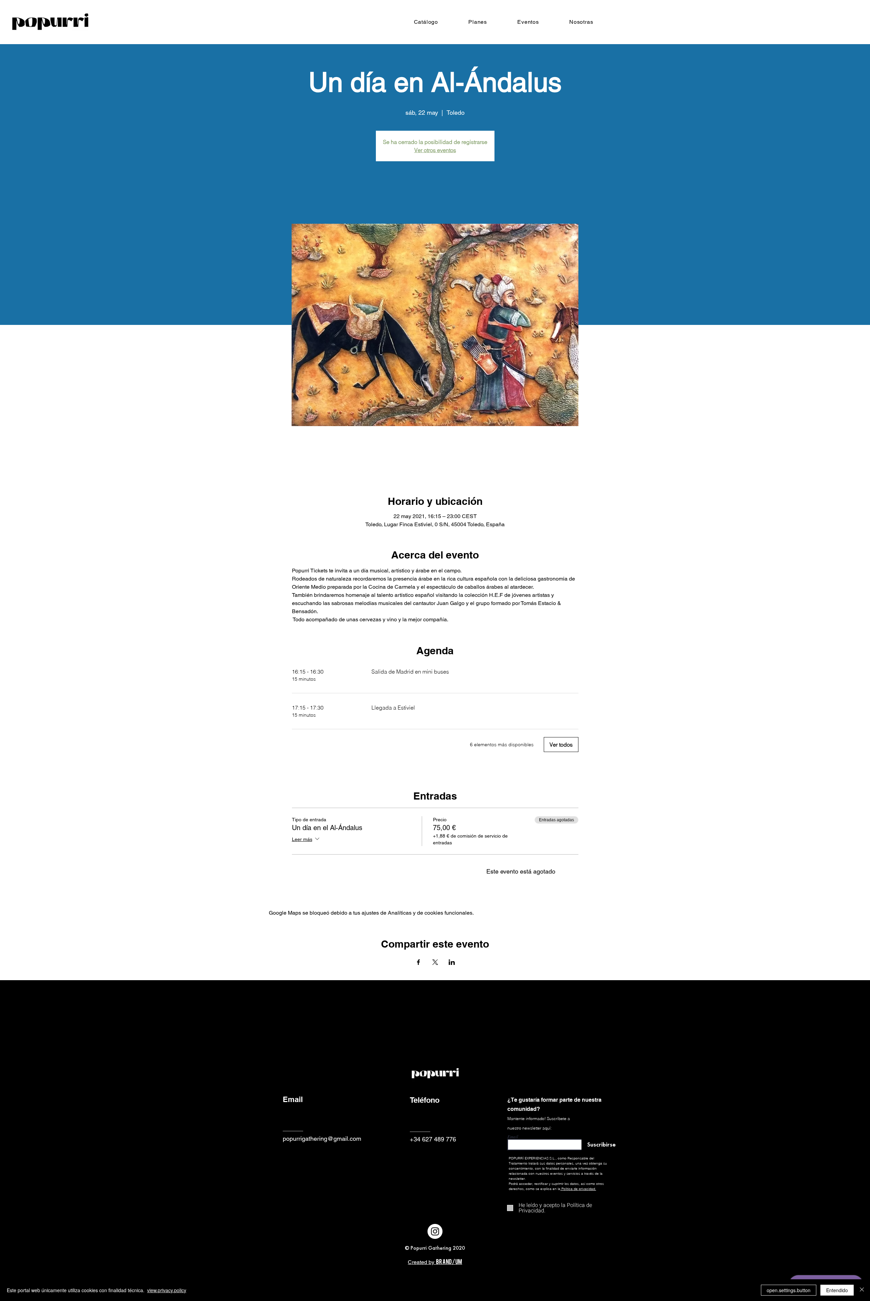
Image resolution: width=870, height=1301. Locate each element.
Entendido (837, 1290)
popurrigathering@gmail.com (322, 1138)
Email (512, 1137)
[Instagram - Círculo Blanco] (435, 1231)
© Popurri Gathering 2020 (435, 1247)
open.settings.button (789, 1290)
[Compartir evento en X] (435, 962)
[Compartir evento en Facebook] (418, 962)
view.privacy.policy (166, 1290)
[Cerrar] (862, 1290)
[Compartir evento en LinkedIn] (452, 962)
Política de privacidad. (578, 1189)
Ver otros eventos (435, 150)
